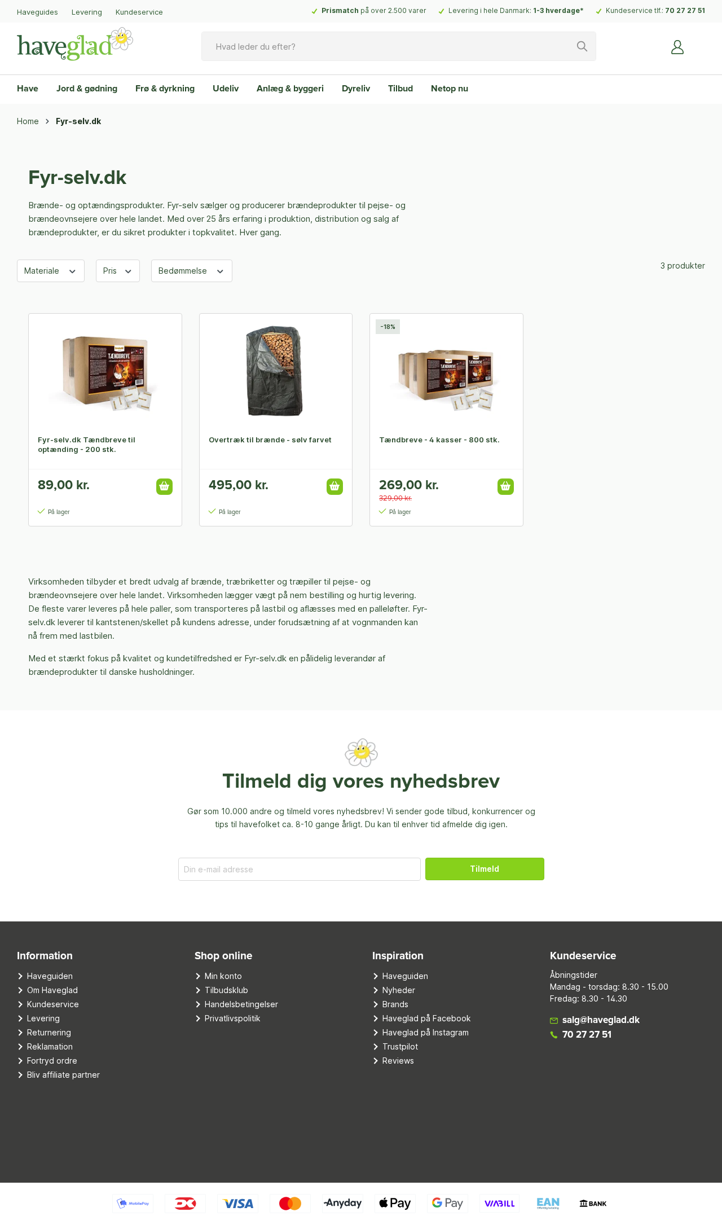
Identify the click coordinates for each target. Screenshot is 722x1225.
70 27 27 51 (685, 10)
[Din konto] (678, 46)
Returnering (49, 1032)
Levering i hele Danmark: (516, 10)
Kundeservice (139, 11)
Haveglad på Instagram (425, 1032)
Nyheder (398, 990)
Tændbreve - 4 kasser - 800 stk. (439, 439)
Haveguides (37, 11)
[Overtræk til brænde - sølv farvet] (276, 370)
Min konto (223, 976)
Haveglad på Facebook (426, 1018)
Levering (87, 11)
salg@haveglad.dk (601, 1020)
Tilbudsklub (226, 990)
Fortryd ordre (52, 1060)
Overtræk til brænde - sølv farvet (270, 439)
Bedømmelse (184, 270)
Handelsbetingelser (241, 1004)
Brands (395, 1004)
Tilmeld (484, 868)
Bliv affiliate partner (63, 1074)
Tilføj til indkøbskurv (164, 486)
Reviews (398, 1060)
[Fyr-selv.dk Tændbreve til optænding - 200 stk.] (105, 370)
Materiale (42, 270)
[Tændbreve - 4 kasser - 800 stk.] (446, 370)
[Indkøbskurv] (698, 42)
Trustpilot (400, 1046)
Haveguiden (50, 976)
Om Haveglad (52, 990)
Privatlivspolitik (233, 1018)
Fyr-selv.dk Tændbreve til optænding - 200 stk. (86, 444)
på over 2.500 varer (374, 10)
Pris (111, 270)
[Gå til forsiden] (75, 44)
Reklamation (50, 1046)
